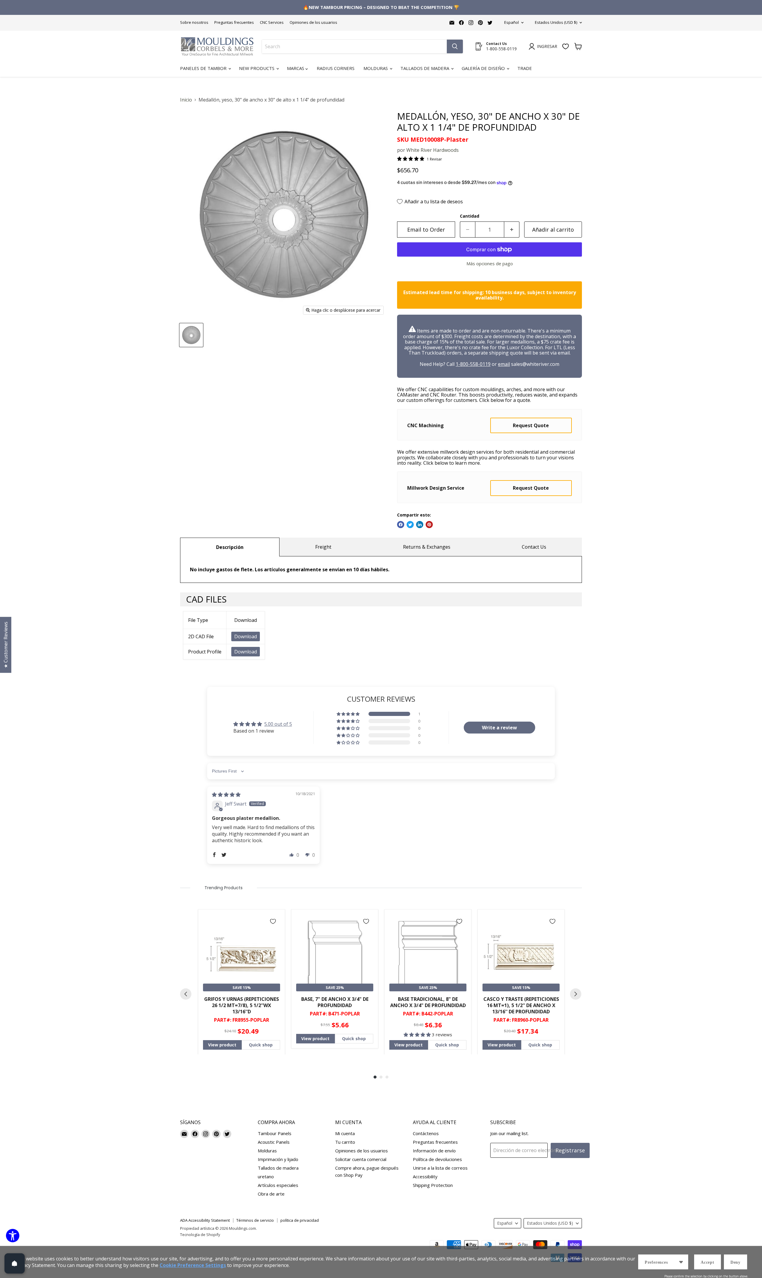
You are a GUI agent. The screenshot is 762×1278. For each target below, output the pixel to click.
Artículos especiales (278, 1185)
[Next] (575, 994)
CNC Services (272, 22)
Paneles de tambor (204, 68)
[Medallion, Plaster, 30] (191, 335)
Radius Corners (336, 68)
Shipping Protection (433, 1185)
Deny (735, 1262)
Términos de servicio (255, 1220)
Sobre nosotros (194, 22)
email (504, 364)
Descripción (229, 547)
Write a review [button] (499, 727)
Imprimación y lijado (278, 1159)
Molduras (376, 68)
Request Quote (531, 425)
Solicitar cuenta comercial (360, 1159)
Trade (524, 68)
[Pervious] (185, 994)
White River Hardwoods (432, 150)
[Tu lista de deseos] (566, 46)
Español (511, 22)
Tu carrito (345, 1142)
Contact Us (534, 547)
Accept (707, 1262)
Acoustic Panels (274, 1142)
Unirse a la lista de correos (440, 1168)
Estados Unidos (556, 22)
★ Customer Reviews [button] (5, 645)
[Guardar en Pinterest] (429, 524)
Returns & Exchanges (426, 547)
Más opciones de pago (489, 263)
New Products (257, 68)
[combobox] (354, 46)
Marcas (296, 68)
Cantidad (469, 216)
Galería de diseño (484, 68)
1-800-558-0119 (473, 364)
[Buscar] (455, 46)
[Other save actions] (681, 1261)
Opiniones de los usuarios (313, 22)
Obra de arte (271, 1194)
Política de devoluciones (437, 1159)
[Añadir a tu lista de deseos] (273, 921)
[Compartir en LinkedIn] (419, 524)
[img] (226, 794)
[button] (348, 714)
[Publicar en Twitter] (410, 524)
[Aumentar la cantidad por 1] (511, 229)
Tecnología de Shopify (200, 1234)
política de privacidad (299, 1220)
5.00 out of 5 (278, 724)
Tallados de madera (425, 68)
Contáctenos (426, 1133)
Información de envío (434, 1151)
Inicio (186, 99)
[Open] (14, 1263)
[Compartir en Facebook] (400, 524)
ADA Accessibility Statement (205, 1220)
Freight (323, 547)
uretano (266, 1176)
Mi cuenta (345, 1133)
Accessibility (425, 1176)
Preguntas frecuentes (234, 22)
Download (245, 636)
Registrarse (570, 1150)
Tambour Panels (274, 1133)
